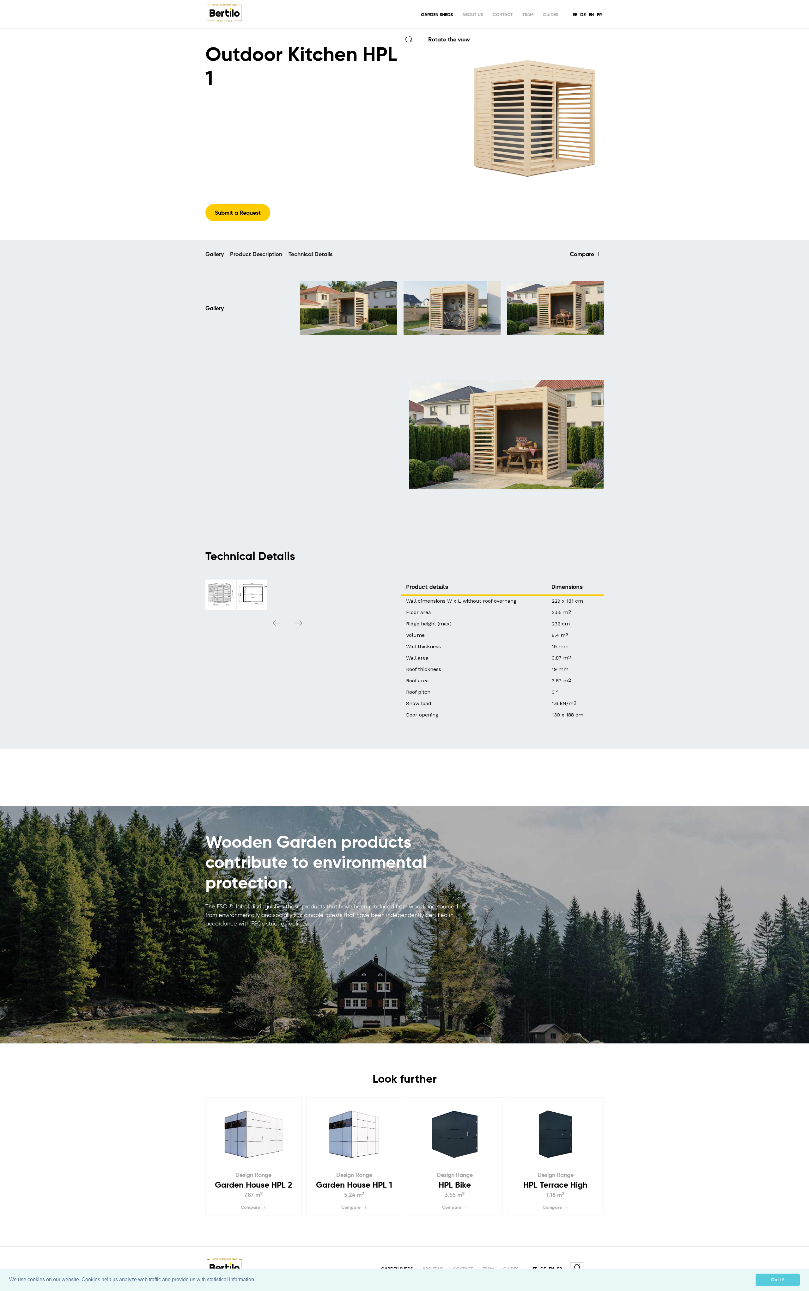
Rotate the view (449, 39)
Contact (503, 14)
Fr (599, 14)
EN (591, 14)
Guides (550, 14)
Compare (582, 254)
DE (583, 14)
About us (472, 14)
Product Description (256, 254)
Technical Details (310, 254)
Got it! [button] (778, 1279)
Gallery (214, 254)
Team (527, 14)
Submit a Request (238, 212)
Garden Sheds (437, 14)
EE (575, 14)
